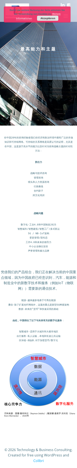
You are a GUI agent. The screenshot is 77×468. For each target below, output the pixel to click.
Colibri (38, 460)
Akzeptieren (47, 18)
